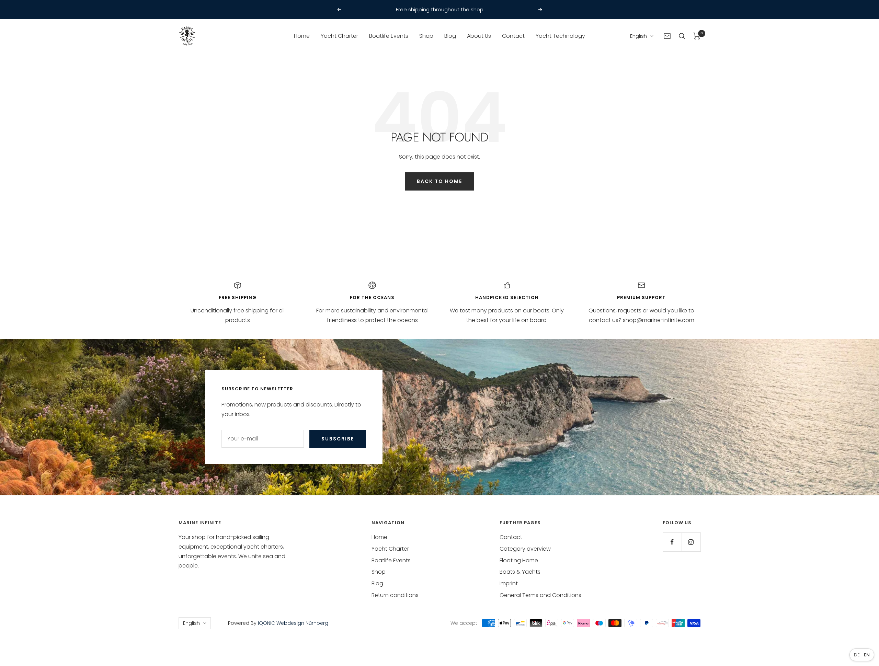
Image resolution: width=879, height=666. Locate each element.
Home (302, 36)
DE (857, 655)
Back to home (439, 181)
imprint (509, 583)
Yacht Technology (560, 36)
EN (867, 655)
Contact (513, 36)
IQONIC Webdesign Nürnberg (292, 623)
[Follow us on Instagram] (691, 541)
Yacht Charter (339, 36)
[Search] (682, 36)
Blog (450, 36)
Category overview (525, 549)
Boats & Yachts (520, 572)
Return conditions (395, 595)
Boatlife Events (388, 36)
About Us (479, 36)
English (638, 35)
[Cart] (696, 36)
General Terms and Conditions (540, 595)
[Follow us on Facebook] (672, 541)
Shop (426, 36)
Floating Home (519, 560)
